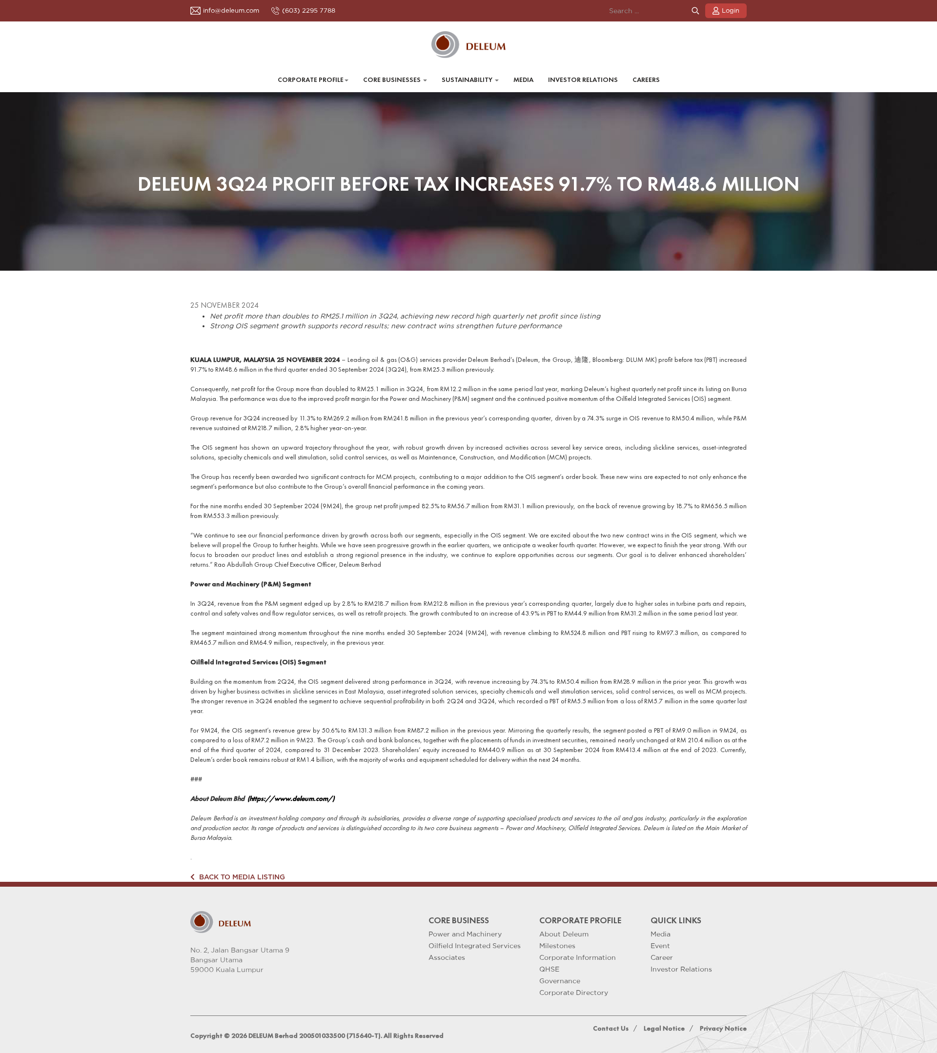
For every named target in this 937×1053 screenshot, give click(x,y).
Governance (559, 981)
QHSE (549, 969)
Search (695, 11)
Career (662, 957)
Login (730, 10)
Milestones (557, 946)
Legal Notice (664, 1028)
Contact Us (611, 1028)
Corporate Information (577, 957)
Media (523, 80)
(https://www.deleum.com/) (291, 799)
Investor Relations (583, 80)
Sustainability (468, 80)
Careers (646, 80)
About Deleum (564, 934)
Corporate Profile (311, 80)
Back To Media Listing (241, 876)
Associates (446, 957)
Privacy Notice (723, 1028)
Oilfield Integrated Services (474, 946)
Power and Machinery (465, 934)
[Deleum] (468, 44)
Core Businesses (392, 80)
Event (660, 946)
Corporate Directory (573, 992)
